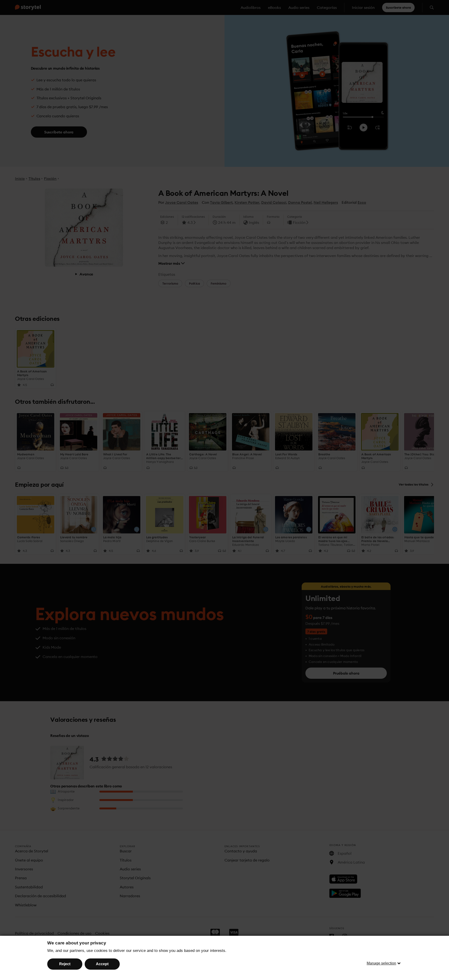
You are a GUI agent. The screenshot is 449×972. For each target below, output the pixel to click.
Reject (64, 964)
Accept (102, 964)
